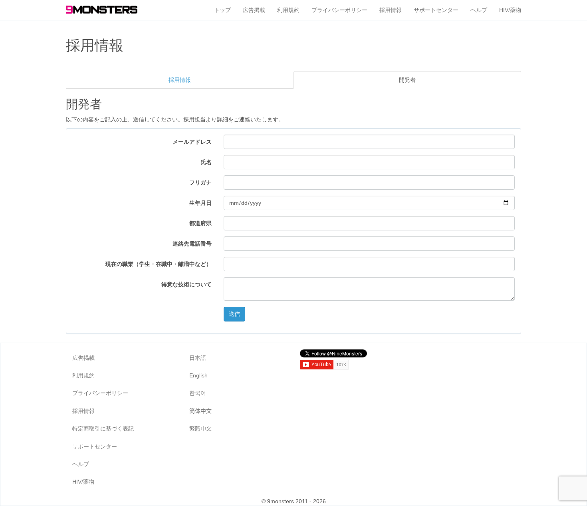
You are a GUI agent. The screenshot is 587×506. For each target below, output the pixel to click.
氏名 (206, 162)
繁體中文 (200, 428)
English (198, 375)
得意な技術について (186, 284)
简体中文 (200, 411)
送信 (234, 314)
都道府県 (200, 223)
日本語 (197, 358)
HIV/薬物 (510, 10)
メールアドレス (192, 142)
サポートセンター (436, 10)
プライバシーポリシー (339, 10)
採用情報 (390, 10)
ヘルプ (478, 10)
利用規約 (288, 10)
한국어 (197, 393)
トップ (222, 10)
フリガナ (200, 182)
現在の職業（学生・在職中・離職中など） (158, 264)
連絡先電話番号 (192, 243)
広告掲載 (254, 10)
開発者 (407, 80)
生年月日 (200, 203)
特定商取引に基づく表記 (103, 428)
